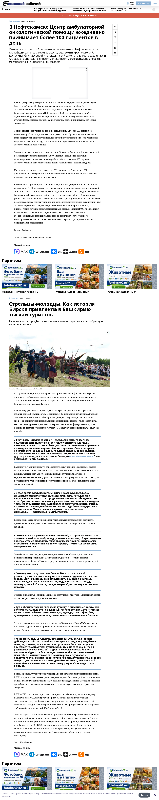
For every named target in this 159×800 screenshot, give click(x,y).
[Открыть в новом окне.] (21, 251)
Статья (6, 9)
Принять (144, 795)
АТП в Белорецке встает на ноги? (79, 15)
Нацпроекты (14, 21)
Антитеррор (143, 3)
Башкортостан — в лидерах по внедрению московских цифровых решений (50, 10)
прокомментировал (81, 456)
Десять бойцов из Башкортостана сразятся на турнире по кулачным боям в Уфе (91, 10)
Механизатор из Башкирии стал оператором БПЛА (125, 10)
